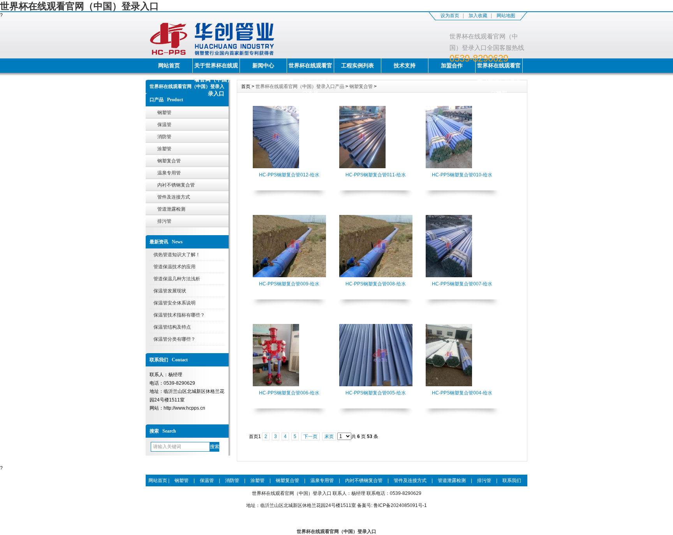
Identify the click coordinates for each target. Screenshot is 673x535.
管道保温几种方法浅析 (176, 279)
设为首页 (449, 15)
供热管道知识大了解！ (176, 254)
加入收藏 (478, 15)
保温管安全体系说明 (174, 303)
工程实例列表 (357, 65)
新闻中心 (263, 65)
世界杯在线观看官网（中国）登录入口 (79, 6)
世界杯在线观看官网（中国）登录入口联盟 (499, 67)
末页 (329, 436)
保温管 (164, 124)
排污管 (164, 221)
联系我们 (511, 480)
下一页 (310, 436)
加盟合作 (452, 65)
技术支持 (405, 65)
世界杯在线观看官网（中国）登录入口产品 (310, 67)
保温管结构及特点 (172, 327)
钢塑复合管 (169, 161)
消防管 (164, 136)
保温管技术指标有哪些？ (179, 315)
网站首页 (169, 65)
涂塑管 (164, 148)
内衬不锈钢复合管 (176, 185)
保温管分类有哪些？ (174, 339)
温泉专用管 (169, 173)
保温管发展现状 (169, 291)
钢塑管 (164, 112)
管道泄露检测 (171, 209)
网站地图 (506, 15)
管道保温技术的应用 (174, 266)
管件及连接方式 (173, 197)
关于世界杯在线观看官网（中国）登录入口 (216, 67)
